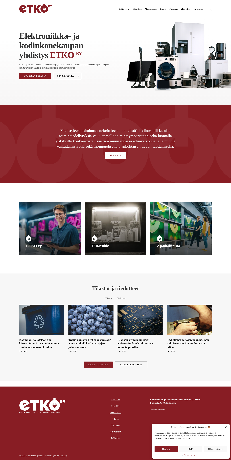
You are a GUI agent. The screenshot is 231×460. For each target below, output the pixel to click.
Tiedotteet (121, 298)
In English (115, 438)
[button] (225, 427)
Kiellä (190, 449)
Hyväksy (166, 449)
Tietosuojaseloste (190, 455)
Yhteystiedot (115, 432)
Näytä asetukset (215, 449)
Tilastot (108, 298)
